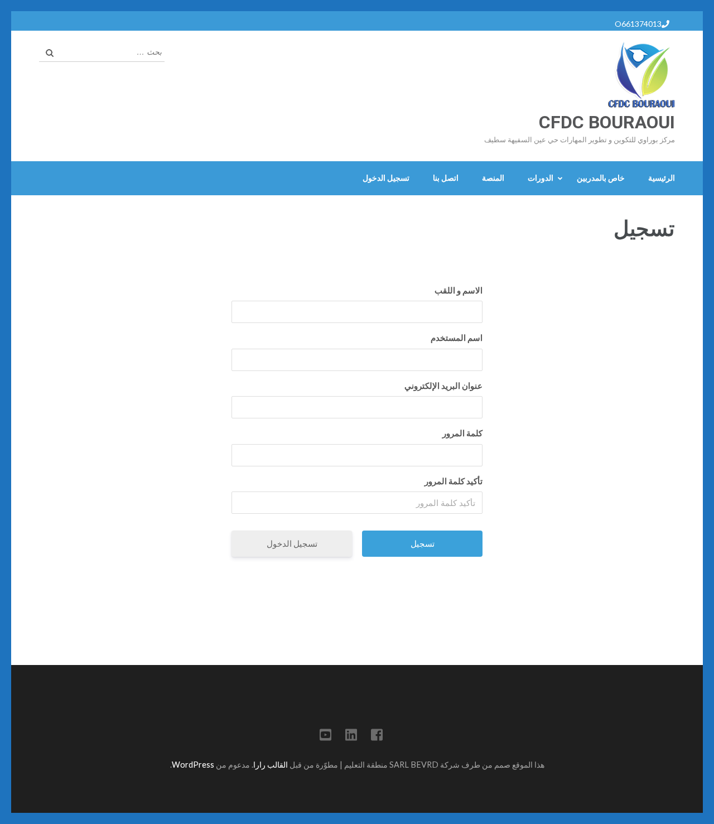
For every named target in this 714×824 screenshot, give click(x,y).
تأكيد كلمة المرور (453, 481)
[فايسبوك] (377, 736)
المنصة (493, 177)
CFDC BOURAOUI (607, 122)
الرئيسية (661, 177)
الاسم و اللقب (459, 290)
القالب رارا (270, 764)
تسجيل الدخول (386, 177)
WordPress (193, 764)
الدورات (540, 177)
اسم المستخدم (457, 338)
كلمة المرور (462, 433)
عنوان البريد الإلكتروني (443, 385)
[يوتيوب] (325, 736)
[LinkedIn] (351, 736)
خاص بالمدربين (601, 177)
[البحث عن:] (110, 51)
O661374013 (638, 23)
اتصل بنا (446, 177)
